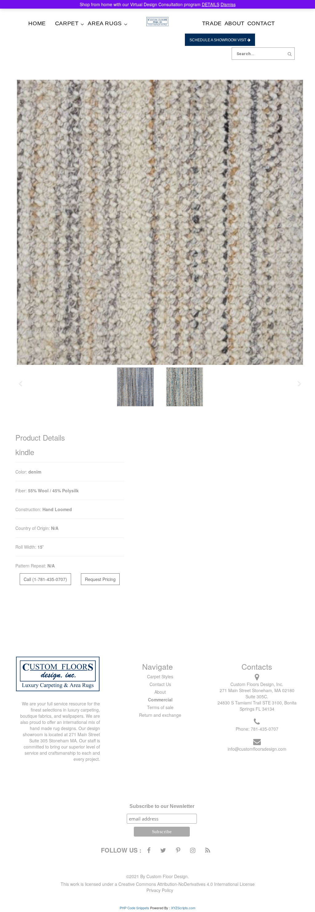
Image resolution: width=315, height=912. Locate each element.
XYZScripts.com (183, 907)
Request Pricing (100, 579)
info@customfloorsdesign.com (257, 749)
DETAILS (210, 4)
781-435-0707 (264, 729)
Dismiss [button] (228, 4)
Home (37, 23)
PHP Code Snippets (134, 907)
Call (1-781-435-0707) (45, 579)
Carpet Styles (160, 676)
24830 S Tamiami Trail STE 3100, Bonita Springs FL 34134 (257, 706)
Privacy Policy (159, 890)
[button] (20, 383)
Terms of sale (160, 707)
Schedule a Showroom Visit (218, 40)
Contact (261, 23)
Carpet (67, 23)
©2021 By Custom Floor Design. (157, 876)
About (235, 23)
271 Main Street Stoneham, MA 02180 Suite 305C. (257, 693)
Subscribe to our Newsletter (162, 806)
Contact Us (160, 684)
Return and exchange (160, 715)
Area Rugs (105, 23)
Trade (212, 23)
